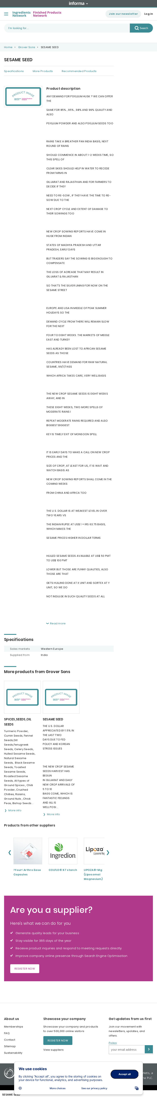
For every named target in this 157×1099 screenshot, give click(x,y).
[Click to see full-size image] (23, 96)
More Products (43, 71)
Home (8, 47)
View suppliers (53, 1050)
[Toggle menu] (6, 14)
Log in (148, 14)
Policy (113, 1043)
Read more (58, 623)
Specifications (14, 71)
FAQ (7, 1033)
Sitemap (10, 1046)
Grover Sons (26, 47)
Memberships (13, 1027)
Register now (25, 969)
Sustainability (13, 1053)
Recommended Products (79, 71)
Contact (9, 1040)
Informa (78, 3)
